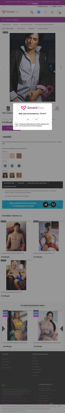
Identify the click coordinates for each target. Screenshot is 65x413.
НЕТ (36, 119)
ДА (28, 119)
